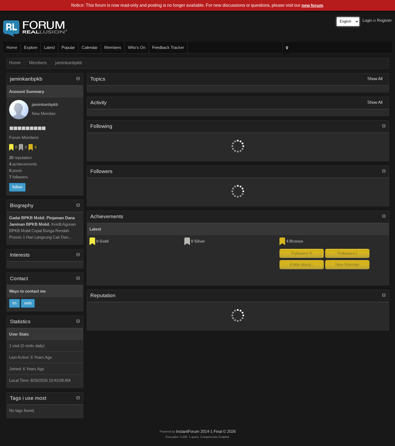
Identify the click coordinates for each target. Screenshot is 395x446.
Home (11, 47)
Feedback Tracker (168, 47)
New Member (347, 264)
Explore (30, 47)
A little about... (302, 264)
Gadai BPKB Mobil (26, 218)
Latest (49, 47)
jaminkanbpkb (68, 62)
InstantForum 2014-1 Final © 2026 (206, 431)
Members (112, 47)
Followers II (302, 253)
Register (384, 20)
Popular (68, 47)
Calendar (90, 47)
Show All (374, 79)
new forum (312, 5)
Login (367, 20)
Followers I (347, 253)
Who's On (136, 47)
